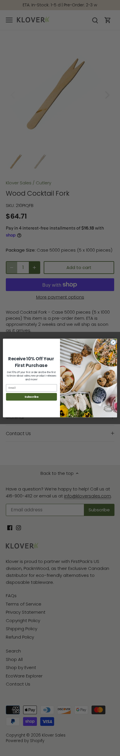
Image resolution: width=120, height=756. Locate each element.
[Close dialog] (113, 342)
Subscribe (31, 397)
